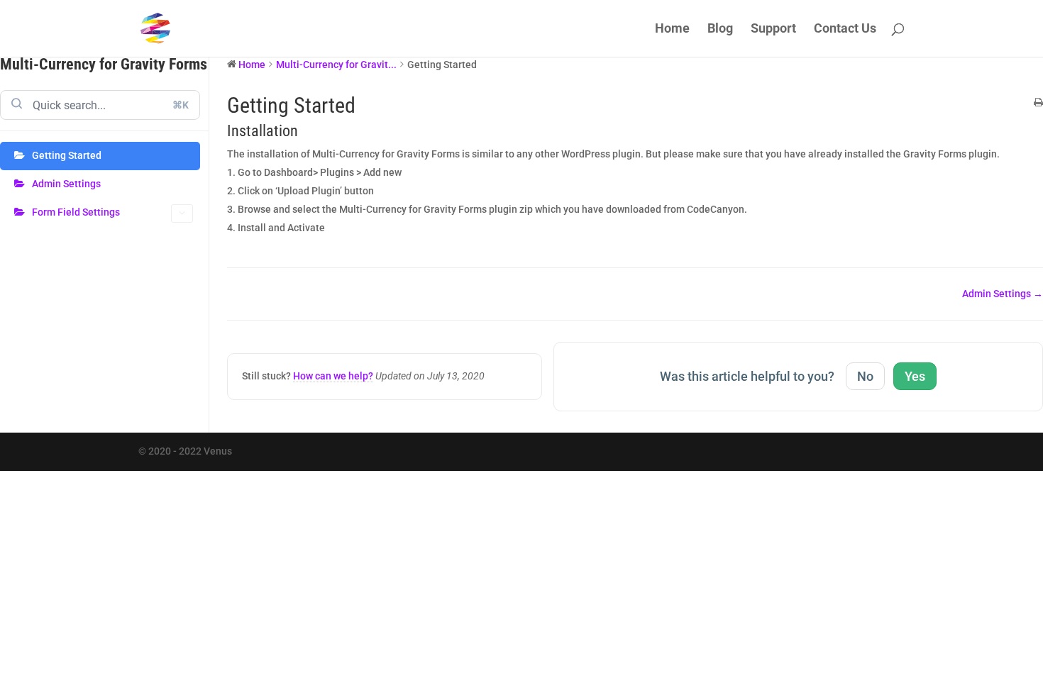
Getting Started (66, 155)
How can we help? (333, 376)
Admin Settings (66, 183)
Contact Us (845, 29)
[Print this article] (1038, 103)
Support (773, 29)
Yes (915, 376)
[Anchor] (305, 131)
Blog (720, 29)
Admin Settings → (1002, 293)
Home (672, 29)
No (865, 376)
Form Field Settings (76, 212)
